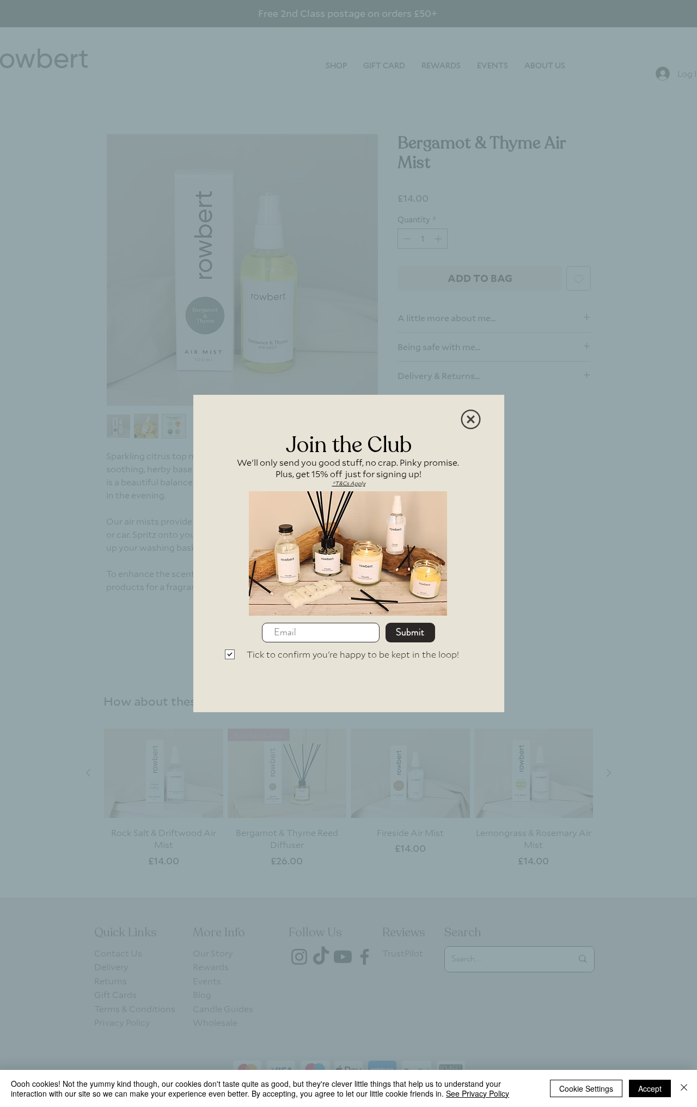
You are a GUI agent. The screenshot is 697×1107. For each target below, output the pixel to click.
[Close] (683, 1088)
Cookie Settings (586, 1088)
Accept (650, 1088)
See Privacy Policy (477, 1093)
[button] (471, 419)
